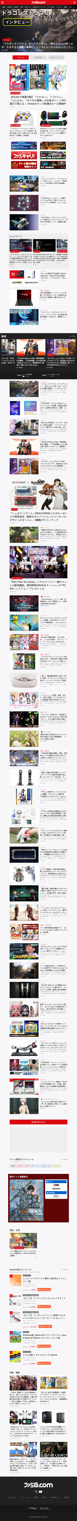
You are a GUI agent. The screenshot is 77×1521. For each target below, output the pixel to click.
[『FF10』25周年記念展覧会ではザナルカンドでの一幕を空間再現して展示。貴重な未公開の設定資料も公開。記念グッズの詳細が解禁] (24, 816)
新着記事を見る (38, 1122)
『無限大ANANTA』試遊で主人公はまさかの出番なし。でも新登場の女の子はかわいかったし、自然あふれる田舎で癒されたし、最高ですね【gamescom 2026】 (53, 532)
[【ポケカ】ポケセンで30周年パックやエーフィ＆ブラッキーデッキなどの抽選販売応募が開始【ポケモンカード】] (24, 1029)
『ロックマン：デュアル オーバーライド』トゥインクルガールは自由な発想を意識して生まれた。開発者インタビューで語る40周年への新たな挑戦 (53, 314)
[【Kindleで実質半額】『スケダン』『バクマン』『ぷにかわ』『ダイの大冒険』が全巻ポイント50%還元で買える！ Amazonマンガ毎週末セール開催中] (38, 77)
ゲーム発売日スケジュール (22, 1159)
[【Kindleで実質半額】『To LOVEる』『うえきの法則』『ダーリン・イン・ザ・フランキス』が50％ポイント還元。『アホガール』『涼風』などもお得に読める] (24, 642)
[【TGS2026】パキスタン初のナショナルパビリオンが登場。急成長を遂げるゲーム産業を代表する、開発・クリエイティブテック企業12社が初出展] (24, 408)
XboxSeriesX (56, 1166)
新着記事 (38, 57)
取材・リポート (62, 251)
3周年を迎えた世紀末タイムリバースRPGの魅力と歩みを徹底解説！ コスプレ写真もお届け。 (53, 736)
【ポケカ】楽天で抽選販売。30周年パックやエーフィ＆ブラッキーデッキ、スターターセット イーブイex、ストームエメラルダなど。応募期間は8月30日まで (53, 1396)
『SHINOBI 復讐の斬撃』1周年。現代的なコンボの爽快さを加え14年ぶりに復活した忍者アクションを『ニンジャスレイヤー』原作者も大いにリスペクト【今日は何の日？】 (53, 755)
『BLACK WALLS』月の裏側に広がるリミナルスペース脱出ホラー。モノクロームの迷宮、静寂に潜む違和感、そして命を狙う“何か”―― (53, 987)
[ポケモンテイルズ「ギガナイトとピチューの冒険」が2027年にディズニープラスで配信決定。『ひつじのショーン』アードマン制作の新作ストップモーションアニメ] (24, 623)
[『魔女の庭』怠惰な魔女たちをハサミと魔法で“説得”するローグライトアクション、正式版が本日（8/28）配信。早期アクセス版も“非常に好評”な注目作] (24, 893)
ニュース (59, 7)
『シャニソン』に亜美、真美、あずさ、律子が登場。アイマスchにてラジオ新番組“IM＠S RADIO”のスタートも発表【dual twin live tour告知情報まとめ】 (53, 697)
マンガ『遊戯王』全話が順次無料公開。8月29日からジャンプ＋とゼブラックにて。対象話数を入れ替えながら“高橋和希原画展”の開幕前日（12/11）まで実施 (53, 871)
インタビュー (14, 251)
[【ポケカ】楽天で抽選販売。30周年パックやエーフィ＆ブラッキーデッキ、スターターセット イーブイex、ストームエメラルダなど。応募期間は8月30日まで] (53, 1383)
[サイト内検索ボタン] (74, 2)
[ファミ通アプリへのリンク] (32, 1508)
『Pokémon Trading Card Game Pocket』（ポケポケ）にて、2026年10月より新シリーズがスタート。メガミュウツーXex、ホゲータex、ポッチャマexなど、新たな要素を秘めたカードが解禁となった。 (53, 469)
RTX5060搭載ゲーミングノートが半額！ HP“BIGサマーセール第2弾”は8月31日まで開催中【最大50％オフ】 (53, 295)
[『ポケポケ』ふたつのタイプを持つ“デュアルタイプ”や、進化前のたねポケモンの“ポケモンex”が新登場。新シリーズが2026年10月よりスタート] (24, 466)
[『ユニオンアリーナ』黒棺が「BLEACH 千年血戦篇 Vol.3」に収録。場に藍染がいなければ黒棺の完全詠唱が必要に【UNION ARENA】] (24, 1087)
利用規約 (36, 1497)
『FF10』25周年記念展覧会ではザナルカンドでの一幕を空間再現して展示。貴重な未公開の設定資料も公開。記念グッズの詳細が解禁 (53, 813)
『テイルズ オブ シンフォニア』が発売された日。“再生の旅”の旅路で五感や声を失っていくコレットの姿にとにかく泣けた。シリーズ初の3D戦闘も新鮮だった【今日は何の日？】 (53, 658)
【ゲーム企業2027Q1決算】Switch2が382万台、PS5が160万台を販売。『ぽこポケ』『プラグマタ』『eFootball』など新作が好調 (53, 275)
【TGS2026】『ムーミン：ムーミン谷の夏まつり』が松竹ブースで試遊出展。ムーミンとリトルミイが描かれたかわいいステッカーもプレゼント (53, 1064)
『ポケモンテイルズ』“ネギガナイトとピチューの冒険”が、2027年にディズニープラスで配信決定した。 (53, 625)
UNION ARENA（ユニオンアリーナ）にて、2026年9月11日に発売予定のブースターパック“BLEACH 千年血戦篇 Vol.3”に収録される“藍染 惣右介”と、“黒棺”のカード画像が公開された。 (53, 1089)
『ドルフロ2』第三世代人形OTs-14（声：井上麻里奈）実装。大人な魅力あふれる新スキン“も (53, 1104)
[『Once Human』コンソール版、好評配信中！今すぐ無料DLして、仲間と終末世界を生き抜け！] (24, 603)
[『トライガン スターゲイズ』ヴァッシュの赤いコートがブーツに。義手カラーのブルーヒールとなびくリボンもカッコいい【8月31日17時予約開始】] (24, 913)
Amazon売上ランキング (20, 1269)
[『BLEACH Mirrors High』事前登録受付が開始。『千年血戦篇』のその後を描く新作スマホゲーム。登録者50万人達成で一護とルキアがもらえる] (24, 447)
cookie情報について (55, 1497)
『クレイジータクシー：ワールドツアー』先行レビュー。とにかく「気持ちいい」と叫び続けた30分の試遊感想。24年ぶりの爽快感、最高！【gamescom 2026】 (53, 181)
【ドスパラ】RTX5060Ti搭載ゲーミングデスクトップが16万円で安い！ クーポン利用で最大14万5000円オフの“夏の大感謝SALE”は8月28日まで (53, 1430)
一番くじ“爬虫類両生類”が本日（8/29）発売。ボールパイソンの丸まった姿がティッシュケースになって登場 (53, 678)
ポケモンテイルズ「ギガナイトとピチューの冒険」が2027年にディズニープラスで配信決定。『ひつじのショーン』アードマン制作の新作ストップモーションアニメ (53, 620)
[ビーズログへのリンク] (45, 1508)
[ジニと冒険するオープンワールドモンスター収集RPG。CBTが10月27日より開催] (23, 1240)
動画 (65, 7)
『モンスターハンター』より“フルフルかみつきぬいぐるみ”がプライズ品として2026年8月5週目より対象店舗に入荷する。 (53, 838)
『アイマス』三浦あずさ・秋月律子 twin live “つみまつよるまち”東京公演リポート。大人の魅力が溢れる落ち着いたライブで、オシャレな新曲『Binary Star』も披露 (53, 716)
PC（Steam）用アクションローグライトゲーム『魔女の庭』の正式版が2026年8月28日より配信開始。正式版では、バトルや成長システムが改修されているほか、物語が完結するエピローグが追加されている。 (53, 896)
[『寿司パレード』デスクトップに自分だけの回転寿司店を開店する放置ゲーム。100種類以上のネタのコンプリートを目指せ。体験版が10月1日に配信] (24, 855)
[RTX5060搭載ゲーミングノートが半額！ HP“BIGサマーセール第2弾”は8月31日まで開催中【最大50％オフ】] (24, 298)
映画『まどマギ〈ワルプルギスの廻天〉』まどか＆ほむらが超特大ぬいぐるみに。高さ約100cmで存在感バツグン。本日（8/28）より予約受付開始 (53, 1006)
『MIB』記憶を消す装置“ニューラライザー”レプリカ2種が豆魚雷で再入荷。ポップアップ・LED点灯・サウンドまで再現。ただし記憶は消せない (53, 774)
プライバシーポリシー (25, 1497)
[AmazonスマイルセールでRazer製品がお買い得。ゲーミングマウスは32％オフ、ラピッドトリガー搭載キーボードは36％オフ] (53, 118)
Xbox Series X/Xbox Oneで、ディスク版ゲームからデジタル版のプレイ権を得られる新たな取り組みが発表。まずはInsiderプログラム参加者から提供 (44, 258)
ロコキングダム (19, 1248)
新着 (3, 7)
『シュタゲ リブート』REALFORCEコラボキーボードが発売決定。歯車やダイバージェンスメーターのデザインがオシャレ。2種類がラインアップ (38, 517)
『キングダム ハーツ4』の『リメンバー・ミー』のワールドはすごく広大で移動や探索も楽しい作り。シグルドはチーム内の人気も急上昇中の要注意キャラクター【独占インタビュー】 (21, 259)
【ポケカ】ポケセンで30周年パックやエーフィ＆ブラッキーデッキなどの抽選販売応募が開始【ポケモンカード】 (53, 1026)
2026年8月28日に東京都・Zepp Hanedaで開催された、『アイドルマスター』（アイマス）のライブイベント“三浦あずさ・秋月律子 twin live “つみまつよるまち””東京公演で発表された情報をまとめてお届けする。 (53, 702)
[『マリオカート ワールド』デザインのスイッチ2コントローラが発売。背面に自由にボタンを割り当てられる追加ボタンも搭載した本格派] (23, 118)
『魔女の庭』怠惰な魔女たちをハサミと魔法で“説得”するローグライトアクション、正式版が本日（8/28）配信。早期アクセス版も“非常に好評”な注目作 (53, 890)
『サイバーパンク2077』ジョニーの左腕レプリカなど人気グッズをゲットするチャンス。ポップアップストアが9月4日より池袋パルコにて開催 (53, 1045)
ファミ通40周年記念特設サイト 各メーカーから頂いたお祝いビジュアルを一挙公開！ (53, 930)
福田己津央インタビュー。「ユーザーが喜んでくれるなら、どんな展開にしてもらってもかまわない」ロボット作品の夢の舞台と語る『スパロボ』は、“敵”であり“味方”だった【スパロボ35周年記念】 (23, 1464)
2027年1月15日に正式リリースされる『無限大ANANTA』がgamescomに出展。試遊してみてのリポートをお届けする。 (53, 537)
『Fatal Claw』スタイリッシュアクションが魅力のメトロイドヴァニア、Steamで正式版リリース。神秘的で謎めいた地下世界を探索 (53, 219)
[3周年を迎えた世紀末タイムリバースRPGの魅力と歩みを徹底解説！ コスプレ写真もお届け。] (24, 739)
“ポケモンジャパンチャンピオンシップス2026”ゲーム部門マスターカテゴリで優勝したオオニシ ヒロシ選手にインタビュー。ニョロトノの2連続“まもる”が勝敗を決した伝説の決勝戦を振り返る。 (53, 954)
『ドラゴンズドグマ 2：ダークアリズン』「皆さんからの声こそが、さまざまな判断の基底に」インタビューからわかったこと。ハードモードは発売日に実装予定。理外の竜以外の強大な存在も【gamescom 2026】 (53, 386)
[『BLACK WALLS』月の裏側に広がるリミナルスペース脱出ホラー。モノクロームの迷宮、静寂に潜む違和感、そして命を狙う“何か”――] (24, 990)
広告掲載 (66, 1497)
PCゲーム (28, 7)
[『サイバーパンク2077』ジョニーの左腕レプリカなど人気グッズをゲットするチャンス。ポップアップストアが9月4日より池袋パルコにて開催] (24, 1048)
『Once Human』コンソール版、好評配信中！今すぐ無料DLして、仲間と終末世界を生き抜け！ (53, 601)
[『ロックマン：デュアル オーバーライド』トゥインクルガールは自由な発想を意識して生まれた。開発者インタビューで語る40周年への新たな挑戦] (24, 317)
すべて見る (72, 336)
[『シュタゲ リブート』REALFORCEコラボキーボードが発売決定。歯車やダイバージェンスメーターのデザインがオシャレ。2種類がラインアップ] (38, 494)
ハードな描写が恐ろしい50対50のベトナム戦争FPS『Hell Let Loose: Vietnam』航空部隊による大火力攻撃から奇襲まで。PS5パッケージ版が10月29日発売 (53, 968)
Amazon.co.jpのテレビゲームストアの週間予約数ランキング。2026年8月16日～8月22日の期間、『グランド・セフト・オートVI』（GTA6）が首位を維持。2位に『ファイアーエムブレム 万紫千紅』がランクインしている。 (53, 430)
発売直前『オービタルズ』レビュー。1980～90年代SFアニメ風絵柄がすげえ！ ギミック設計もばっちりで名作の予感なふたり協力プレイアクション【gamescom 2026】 (38, 45)
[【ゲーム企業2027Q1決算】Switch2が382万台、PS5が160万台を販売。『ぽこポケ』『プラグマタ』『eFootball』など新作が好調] (24, 278)
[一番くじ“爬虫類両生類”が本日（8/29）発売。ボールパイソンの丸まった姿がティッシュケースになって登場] (24, 681)
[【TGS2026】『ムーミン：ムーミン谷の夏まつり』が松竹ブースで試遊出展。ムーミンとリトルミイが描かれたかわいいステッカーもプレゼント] (24, 1067)
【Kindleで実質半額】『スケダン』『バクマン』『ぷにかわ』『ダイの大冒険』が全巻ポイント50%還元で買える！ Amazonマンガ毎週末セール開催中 (38, 100)
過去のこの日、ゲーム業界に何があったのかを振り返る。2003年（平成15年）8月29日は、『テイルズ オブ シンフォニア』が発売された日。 (53, 664)
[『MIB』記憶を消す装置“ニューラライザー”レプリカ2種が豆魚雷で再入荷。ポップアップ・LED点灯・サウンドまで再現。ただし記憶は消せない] (24, 777)
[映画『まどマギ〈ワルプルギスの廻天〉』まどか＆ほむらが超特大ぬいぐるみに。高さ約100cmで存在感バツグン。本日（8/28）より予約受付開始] (24, 1009)
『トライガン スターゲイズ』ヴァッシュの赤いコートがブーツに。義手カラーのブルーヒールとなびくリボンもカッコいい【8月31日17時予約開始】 (53, 910)
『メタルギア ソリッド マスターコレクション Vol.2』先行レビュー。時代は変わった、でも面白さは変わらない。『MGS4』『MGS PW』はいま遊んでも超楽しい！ (53, 1463)
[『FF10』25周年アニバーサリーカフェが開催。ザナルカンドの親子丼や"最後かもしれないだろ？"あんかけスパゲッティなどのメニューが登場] (24, 797)
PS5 (21, 7)
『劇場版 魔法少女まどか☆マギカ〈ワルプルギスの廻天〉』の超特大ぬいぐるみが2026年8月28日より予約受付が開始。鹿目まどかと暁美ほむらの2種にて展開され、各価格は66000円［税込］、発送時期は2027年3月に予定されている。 (53, 1012)
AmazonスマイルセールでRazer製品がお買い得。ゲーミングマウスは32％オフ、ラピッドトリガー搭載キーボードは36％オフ (53, 132)
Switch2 (9, 7)
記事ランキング (56, 57)
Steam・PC (45, 1166)
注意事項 (44, 1497)
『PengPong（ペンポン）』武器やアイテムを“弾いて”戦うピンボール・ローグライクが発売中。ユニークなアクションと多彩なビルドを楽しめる (53, 200)
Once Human (46, 596)
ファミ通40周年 (47, 925)
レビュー (5, 40)
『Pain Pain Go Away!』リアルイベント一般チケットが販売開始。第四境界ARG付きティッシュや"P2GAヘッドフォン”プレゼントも (38, 585)
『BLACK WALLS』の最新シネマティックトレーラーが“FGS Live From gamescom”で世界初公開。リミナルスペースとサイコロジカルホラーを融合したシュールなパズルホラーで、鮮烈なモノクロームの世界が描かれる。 (53, 992)
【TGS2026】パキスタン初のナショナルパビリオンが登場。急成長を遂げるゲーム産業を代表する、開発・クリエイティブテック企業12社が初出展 (53, 405)
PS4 (38, 1166)
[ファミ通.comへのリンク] (38, 2)
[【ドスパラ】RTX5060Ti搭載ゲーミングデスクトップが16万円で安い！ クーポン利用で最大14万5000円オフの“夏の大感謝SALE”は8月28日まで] (53, 1417)
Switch (16, 7)
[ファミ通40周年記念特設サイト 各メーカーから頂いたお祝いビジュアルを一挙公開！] (24, 932)
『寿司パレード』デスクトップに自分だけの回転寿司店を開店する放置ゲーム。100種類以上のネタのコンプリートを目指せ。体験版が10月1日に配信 (53, 852)
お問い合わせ (11, 1497)
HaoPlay (42, 1108)
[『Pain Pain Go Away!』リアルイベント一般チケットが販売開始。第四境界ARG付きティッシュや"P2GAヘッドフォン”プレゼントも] (38, 562)
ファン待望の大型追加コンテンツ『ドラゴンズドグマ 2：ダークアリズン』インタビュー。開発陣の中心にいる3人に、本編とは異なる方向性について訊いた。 (53, 391)
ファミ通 (42, 934)
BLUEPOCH (43, 741)
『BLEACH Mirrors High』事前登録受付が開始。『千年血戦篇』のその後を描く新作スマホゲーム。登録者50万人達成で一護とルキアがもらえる (53, 444)
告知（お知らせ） (17, 578)
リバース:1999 (47, 732)
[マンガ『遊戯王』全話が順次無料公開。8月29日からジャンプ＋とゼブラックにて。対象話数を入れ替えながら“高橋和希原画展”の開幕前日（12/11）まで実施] (24, 874)
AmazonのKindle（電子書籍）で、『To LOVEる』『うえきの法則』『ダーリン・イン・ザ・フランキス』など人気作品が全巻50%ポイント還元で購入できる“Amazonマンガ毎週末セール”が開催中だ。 (53, 644)
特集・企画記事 (15, 93)
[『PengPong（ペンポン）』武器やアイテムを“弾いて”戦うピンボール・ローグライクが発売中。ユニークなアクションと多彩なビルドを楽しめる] (24, 203)
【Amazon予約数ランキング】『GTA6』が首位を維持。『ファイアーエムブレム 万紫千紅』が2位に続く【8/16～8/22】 (53, 425)
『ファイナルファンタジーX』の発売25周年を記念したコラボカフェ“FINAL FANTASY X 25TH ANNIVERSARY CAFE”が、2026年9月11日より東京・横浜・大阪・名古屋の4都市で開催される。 (53, 799)
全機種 (13, 1166)
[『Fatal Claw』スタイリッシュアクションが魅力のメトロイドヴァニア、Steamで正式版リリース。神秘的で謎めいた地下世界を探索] (24, 222)
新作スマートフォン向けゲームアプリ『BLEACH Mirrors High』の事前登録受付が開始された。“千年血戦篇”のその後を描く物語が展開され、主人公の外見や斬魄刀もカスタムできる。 (53, 449)
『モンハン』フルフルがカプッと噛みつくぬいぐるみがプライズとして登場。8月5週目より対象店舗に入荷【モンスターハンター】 (53, 832)
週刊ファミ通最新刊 (19, 1176)
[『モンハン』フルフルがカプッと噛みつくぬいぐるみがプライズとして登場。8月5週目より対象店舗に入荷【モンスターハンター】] (24, 835)
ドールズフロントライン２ (50, 1099)
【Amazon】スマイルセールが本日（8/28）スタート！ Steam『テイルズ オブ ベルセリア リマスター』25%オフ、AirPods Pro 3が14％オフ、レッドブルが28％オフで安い (23, 1431)
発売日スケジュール (39, 7)
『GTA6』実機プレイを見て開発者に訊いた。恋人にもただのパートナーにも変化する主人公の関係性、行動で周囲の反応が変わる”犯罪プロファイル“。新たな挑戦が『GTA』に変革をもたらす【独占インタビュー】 (23, 1398)
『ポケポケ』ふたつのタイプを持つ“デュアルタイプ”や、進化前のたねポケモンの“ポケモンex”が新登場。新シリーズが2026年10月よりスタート (53, 463)
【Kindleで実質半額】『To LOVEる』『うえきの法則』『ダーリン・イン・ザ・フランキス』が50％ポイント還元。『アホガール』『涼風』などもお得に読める (53, 639)
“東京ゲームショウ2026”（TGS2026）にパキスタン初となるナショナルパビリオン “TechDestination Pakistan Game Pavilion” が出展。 (53, 411)
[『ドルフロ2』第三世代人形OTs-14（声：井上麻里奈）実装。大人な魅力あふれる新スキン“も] (24, 1106)
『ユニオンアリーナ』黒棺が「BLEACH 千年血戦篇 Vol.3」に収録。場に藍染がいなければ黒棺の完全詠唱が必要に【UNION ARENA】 (53, 1084)
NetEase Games (44, 605)
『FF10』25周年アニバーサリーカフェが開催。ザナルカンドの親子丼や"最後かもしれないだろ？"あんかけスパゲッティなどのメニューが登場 (53, 794)
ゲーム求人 (51, 7)
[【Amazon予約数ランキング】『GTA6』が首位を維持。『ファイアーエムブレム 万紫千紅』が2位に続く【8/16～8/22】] (24, 428)
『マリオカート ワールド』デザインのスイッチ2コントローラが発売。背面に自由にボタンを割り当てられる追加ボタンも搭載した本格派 (23, 132)
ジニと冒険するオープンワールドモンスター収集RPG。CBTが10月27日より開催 (23, 1253)
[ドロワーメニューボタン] (2, 2)
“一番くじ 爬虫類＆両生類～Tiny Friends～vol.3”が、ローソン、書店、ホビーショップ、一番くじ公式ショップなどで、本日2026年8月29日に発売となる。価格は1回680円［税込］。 (53, 683)
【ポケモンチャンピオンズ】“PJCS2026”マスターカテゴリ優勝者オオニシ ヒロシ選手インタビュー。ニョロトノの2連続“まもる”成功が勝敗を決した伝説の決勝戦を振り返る (53, 948)
